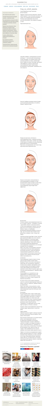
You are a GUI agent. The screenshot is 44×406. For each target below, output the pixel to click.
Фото (37, 6)
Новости (11, 6)
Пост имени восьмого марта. (9, 14)
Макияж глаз (22, 2)
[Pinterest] (27, 349)
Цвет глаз (25, 6)
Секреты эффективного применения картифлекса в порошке (9, 36)
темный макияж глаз (26, 344)
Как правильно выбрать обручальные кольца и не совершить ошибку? (8, 41)
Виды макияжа (18, 6)
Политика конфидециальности (20, 403)
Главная (6, 6)
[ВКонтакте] (22, 349)
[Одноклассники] (31, 349)
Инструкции (32, 6)
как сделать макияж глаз (33, 344)
